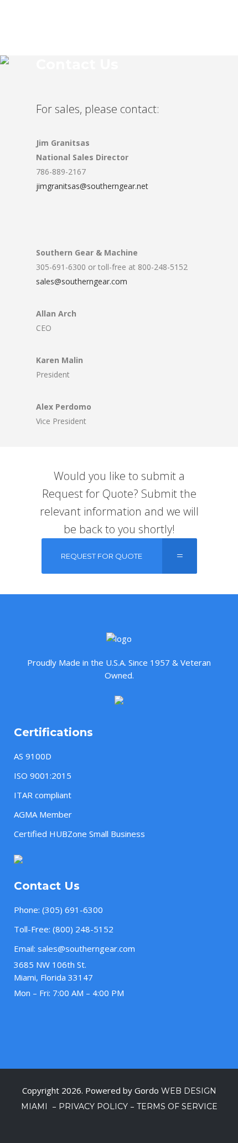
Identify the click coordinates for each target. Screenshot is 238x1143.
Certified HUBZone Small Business (79, 833)
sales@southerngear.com (81, 281)
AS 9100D (32, 756)
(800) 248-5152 (83, 929)
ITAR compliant (42, 794)
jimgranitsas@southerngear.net (92, 186)
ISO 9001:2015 (42, 775)
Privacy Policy (93, 1106)
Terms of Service (177, 1106)
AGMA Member (43, 814)
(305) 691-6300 (72, 909)
